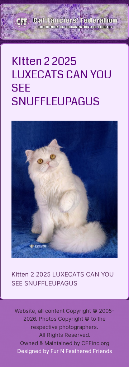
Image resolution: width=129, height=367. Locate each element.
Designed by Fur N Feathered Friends (64, 351)
